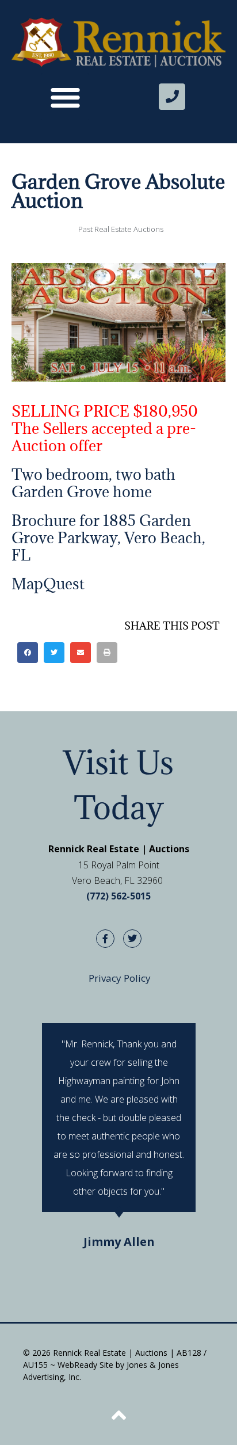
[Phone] (172, 96)
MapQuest (48, 583)
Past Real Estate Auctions (120, 229)
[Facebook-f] (105, 938)
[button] (65, 97)
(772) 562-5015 (118, 896)
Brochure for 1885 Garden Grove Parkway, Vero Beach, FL (108, 537)
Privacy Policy (120, 978)
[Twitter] (132, 938)
